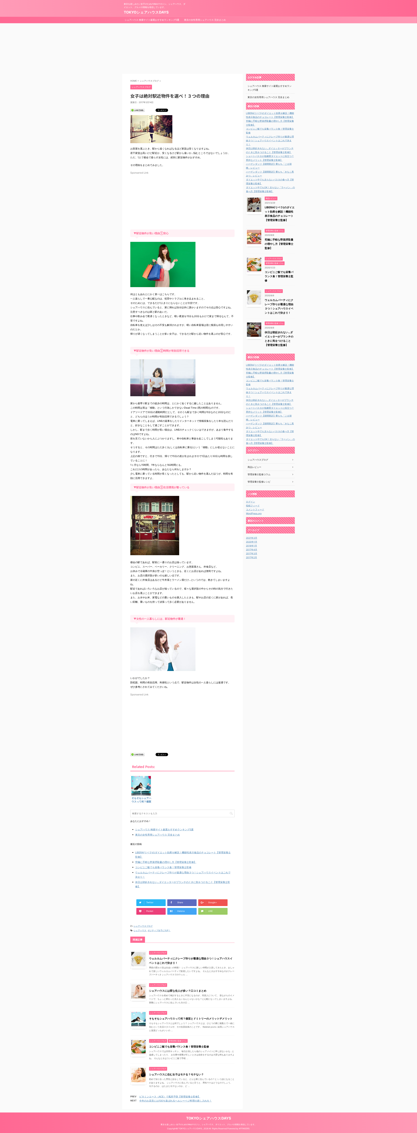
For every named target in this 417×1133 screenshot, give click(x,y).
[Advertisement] (208, 48)
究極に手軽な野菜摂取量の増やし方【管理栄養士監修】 (165, 862)
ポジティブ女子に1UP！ (159, 930)
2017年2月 (251, 557)
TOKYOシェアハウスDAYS (146, 12)
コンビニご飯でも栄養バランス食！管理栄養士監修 (163, 867)
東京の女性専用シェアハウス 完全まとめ (205, 19)
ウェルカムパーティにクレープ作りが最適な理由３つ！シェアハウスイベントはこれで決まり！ (270, 140)
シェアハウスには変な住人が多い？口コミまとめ (177, 990)
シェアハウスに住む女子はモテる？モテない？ (176, 1074)
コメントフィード (255, 509)
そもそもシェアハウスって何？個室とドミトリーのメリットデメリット (190, 1018)
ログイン (250, 501)
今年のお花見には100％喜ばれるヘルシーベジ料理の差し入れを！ (175, 1100)
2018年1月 (251, 545)
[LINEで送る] (137, 110)
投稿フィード (253, 505)
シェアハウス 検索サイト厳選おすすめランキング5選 (152, 19)
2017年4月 (251, 549)
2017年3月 (251, 553)
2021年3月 (251, 537)
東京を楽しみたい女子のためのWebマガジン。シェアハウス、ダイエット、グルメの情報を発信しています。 (208, 1124)
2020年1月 (251, 541)
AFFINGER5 (244, 1128)
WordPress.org (254, 513)
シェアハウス (140, 930)
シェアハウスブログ (143, 926)
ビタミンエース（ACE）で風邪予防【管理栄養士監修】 (169, 1096)
